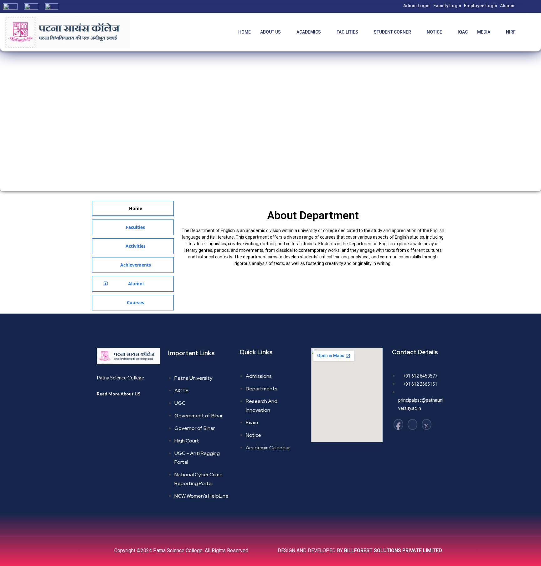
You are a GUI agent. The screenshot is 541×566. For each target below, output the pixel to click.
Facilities (347, 31)
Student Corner (392, 31)
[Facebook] (398, 424)
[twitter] (426, 424)
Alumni (507, 5)
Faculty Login (447, 5)
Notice (434, 31)
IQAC (463, 31)
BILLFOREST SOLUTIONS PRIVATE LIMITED (393, 550)
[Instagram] (412, 424)
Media (483, 31)
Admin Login (416, 5)
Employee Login (480, 5)
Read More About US (118, 393)
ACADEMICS (308, 31)
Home (244, 31)
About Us (270, 31)
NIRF (511, 31)
